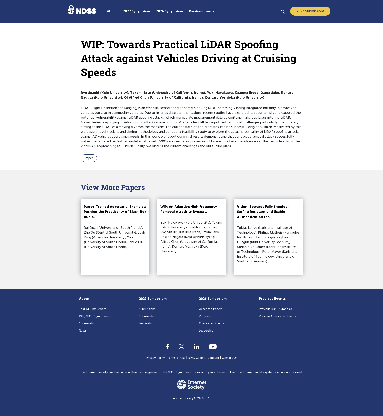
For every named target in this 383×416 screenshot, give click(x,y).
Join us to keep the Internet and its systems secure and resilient (259, 372)
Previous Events (272, 299)
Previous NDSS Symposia (275, 309)
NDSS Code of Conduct (203, 358)
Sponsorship (87, 323)
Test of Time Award (92, 309)
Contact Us (229, 358)
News (83, 330)
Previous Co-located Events (277, 316)
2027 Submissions (310, 11)
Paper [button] (89, 158)
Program (205, 316)
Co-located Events (211, 323)
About (84, 299)
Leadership (146, 323)
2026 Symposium (213, 299)
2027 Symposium (153, 299)
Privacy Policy (155, 358)
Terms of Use (176, 358)
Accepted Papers (210, 309)
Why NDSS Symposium (94, 316)
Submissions (147, 309)
